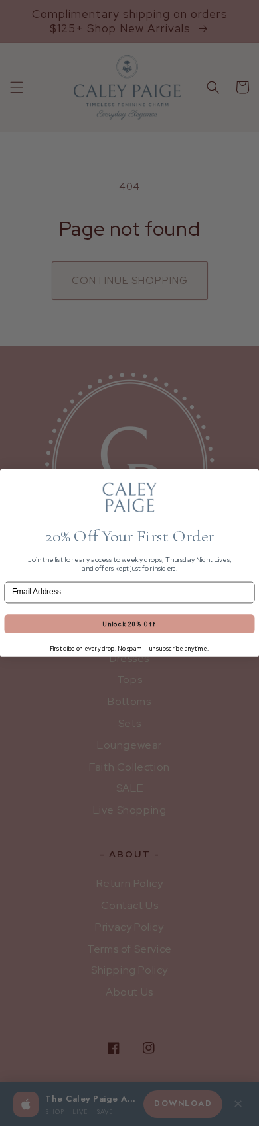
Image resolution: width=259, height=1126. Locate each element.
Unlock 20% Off (129, 623)
